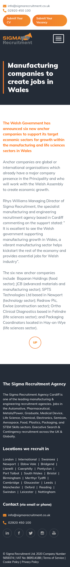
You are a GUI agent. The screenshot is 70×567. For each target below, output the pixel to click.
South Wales (33, 473)
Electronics (44, 418)
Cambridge (11, 482)
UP (35, 342)
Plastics (34, 422)
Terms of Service (53, 558)
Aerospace (11, 422)
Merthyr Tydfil (35, 478)
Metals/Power (13, 413)
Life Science (11, 418)
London (8, 459)
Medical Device (51, 413)
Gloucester (31, 482)
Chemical (28, 418)
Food (23, 422)
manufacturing (40, 399)
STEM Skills (11, 427)
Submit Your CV (15, 20)
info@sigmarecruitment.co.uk (29, 6)
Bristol (51, 473)
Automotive (16, 408)
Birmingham (12, 478)
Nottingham (46, 492)
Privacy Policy (30, 562)
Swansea (48, 459)
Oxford (30, 487)
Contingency (12, 432)
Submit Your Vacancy (44, 20)
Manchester (11, 487)
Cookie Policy (11, 562)
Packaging (49, 422)
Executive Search (44, 427)
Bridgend (47, 464)
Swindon (9, 492)
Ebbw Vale (28, 464)
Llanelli (8, 468)
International (27, 459)
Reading (45, 487)
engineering (11, 404)
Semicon (60, 418)
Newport (9, 464)
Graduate (32, 413)
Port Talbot (11, 473)
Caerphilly (25, 468)
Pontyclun (44, 468)
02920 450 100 (19, 10)
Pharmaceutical (38, 408)
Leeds (48, 482)
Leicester (26, 492)
